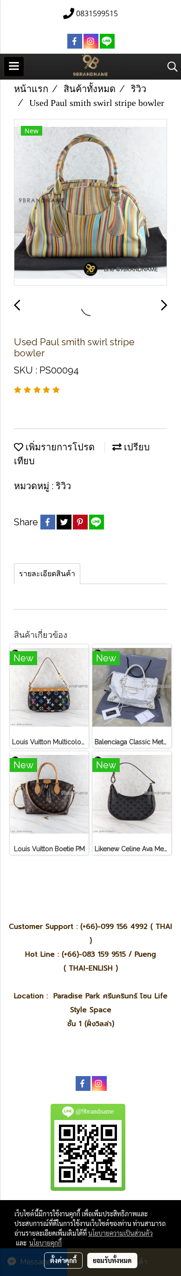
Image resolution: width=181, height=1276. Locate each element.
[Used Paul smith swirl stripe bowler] (90, 202)
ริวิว (63, 486)
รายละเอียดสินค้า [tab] (47, 573)
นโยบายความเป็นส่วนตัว (120, 1233)
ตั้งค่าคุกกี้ (63, 1260)
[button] (169, 67)
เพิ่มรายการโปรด (59, 447)
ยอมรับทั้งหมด (112, 1260)
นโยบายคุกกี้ (45, 1243)
